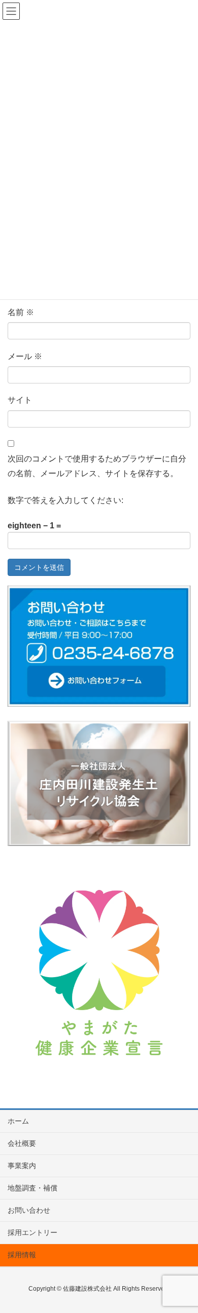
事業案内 (22, 1166)
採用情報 (22, 1255)
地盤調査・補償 (32, 1188)
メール (25, 356)
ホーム (18, 1121)
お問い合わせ (29, 1210)
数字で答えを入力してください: (65, 500)
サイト (20, 400)
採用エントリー (32, 1232)
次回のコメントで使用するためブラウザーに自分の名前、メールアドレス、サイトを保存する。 (97, 466)
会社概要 (22, 1143)
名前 (21, 312)
